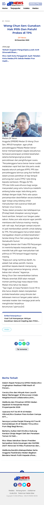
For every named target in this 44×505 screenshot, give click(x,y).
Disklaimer (31, 490)
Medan (35, 8)
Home (5, 8)
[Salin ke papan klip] (28, 343)
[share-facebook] (16, 343)
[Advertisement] (22, 86)
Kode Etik (13, 493)
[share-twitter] (20, 343)
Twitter (25, 488)
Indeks (26, 8)
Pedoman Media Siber (26, 493)
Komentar (23, 349)
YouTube (30, 488)
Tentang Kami (21, 490)
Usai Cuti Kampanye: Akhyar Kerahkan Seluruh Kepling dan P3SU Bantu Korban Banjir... (21, 319)
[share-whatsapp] (24, 343)
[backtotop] (22, 472)
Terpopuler (15, 8)
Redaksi (11, 490)
